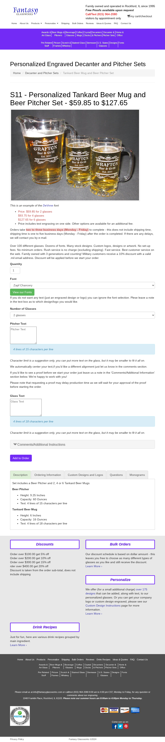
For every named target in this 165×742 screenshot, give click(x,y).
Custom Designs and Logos (85, 474)
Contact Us (126, 23)
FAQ (116, 23)
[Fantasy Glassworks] (26, 11)
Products (35, 23)
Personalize (50, 23)
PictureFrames (57, 44)
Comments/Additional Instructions (41, 444)
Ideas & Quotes (103, 23)
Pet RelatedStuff (46, 44)
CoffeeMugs (79, 33)
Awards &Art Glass (46, 33)
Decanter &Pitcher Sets (109, 33)
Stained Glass (79, 43)
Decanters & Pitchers (97, 33)
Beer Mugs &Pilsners (58, 33)
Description (20, 474)
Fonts (121, 43)
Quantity (16, 264)
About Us (24, 23)
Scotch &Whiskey (66, 44)
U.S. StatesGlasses (102, 44)
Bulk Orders (77, 23)
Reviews (90, 23)
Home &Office (120, 33)
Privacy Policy (17, 739)
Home (14, 23)
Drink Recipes (103, 659)
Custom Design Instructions (103, 605)
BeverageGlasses (70, 33)
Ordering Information (47, 474)
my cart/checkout (141, 16)
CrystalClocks (87, 33)
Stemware (91, 43)
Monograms (137, 474)
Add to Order (21, 458)
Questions (116, 474)
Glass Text (17, 395)
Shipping (65, 23)
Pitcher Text (18, 323)
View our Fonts (22, 292)
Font (13, 278)
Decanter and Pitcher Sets (42, 73)
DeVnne (48, 205)
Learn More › (94, 566)
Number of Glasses (23, 308)
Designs (113, 43)
